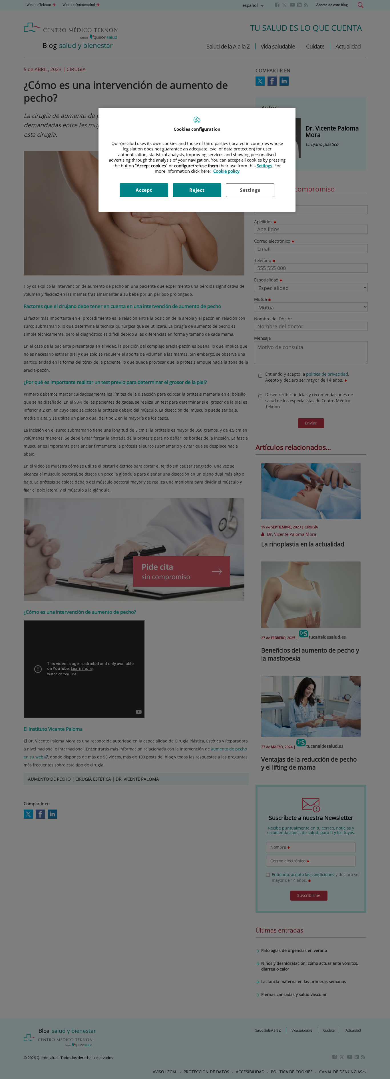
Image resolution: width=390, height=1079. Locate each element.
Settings (250, 190)
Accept (144, 190)
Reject (197, 190)
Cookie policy (226, 171)
